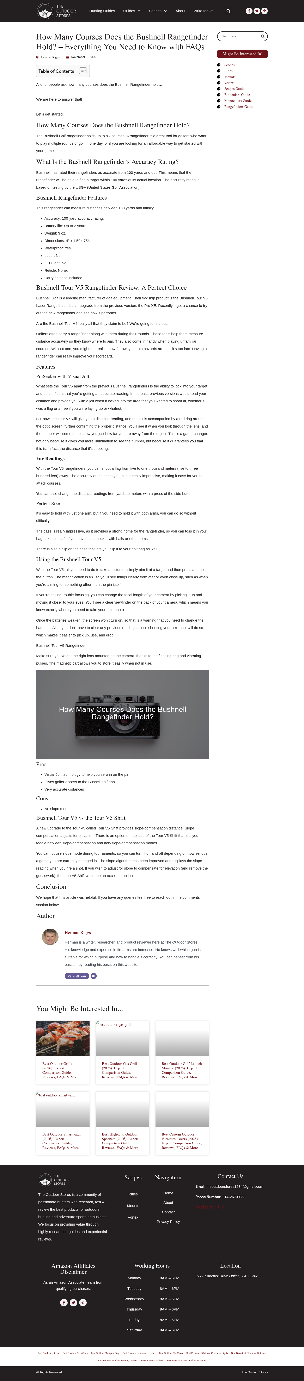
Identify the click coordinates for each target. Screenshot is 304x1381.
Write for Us (203, 11)
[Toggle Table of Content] (80, 70)
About (180, 11)
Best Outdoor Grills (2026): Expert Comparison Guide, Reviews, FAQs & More (60, 1070)
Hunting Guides (102, 11)
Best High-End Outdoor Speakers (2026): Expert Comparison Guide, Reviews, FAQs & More (120, 1141)
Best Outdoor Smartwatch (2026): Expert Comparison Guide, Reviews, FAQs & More (61, 1141)
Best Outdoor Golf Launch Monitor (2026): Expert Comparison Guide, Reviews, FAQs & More (182, 1070)
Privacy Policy (168, 1222)
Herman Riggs (78, 932)
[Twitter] (257, 11)
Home (168, 1193)
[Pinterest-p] (264, 11)
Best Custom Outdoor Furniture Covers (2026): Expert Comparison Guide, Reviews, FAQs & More (182, 1141)
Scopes (155, 11)
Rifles (133, 1194)
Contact (168, 1212)
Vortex (133, 1217)
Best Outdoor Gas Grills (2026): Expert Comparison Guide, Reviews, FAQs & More (120, 1070)
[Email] (94, 976)
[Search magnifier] (263, 36)
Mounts (133, 1206)
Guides (129, 11)
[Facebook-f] (249, 11)
